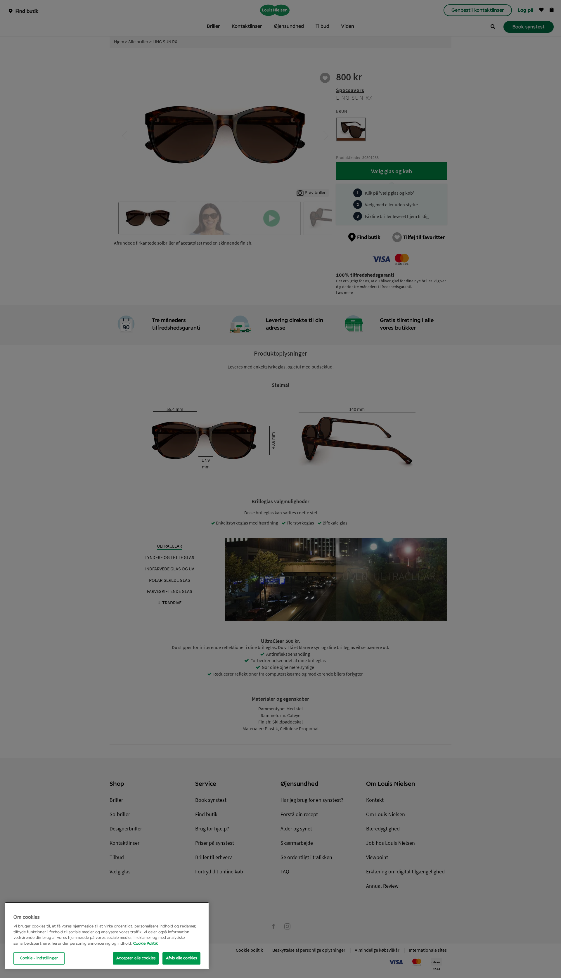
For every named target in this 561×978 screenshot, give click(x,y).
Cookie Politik (145, 944)
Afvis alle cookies (181, 958)
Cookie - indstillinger (39, 958)
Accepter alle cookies (135, 958)
